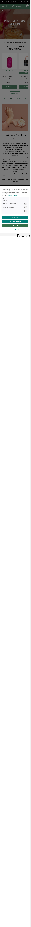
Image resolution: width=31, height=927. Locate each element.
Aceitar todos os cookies (15, 221)
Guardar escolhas (15, 225)
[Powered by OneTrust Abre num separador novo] (23, 235)
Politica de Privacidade (12, 195)
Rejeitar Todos (15, 217)
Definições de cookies (15, 229)
